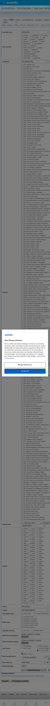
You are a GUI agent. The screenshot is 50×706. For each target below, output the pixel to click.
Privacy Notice (9, 358)
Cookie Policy (41, 356)
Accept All (25, 371)
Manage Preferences (25, 364)
